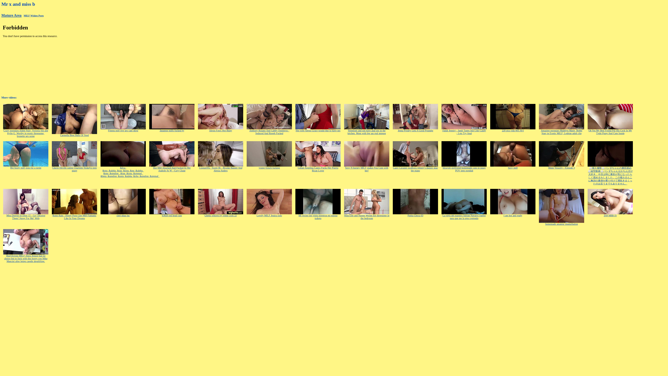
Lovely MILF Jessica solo (269, 215)
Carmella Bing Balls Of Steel (74, 135)
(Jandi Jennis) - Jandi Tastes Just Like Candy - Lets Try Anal (464, 132)
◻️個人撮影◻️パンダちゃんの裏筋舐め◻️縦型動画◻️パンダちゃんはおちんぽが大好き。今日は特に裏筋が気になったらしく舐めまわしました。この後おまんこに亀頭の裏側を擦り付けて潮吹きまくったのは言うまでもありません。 (610, 176)
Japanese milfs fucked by (172, 130)
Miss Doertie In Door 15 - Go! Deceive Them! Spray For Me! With (25, 217)
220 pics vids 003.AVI (513, 130)
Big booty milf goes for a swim (25, 168)
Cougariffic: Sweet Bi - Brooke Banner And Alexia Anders (220, 169)
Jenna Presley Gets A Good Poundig (415, 130)
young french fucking (269, 168)
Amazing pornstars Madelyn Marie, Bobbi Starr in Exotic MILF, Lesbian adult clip (561, 132)
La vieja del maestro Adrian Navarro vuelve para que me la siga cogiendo (464, 217)
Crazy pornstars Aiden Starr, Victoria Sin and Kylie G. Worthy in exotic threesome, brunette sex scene (25, 133)
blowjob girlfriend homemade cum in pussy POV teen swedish (464, 169)
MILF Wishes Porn (34, 15)
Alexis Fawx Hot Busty (220, 130)
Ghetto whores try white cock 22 (221, 215)
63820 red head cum (172, 215)
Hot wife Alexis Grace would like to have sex (318, 130)
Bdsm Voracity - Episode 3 (561, 168)
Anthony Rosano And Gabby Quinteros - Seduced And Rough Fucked (269, 132)
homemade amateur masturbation (561, 224)
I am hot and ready (513, 215)
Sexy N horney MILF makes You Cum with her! (366, 169)
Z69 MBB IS (610, 215)
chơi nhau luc (123, 215)
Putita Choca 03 (415, 215)
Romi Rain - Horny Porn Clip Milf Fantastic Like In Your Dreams (74, 217)
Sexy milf (513, 168)
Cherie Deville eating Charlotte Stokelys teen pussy (74, 169)
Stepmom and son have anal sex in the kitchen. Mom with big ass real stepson (367, 132)
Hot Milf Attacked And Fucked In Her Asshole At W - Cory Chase (172, 169)
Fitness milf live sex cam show (123, 130)
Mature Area (11, 15)
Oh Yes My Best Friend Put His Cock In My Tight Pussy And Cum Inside (610, 132)
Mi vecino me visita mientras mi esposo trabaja (318, 217)
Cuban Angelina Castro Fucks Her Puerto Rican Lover (318, 169)
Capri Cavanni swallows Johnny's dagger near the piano (415, 169)
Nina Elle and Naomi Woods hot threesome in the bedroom (366, 217)
